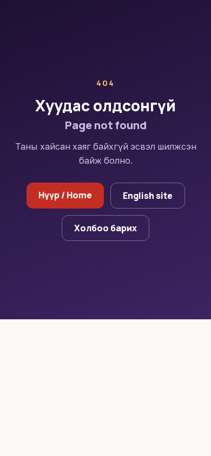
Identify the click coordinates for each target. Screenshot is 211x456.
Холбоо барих (105, 228)
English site (148, 196)
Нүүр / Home (65, 195)
